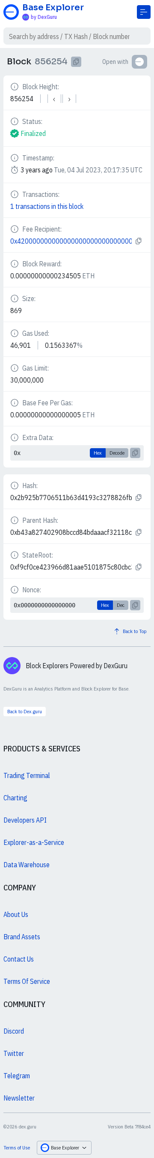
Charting (15, 797)
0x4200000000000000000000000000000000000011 (71, 241)
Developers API (25, 820)
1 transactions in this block (46, 206)
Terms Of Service (26, 981)
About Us (15, 914)
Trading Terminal (26, 775)
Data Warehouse (26, 864)
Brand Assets (21, 936)
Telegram (16, 1075)
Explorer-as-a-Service (33, 842)
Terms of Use (16, 1147)
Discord (13, 1031)
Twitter (13, 1053)
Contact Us (18, 959)
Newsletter (19, 1098)
